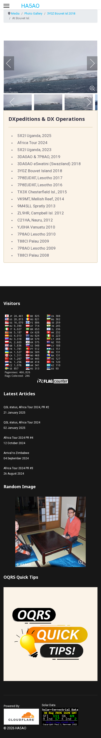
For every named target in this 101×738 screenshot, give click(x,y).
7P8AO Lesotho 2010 (36, 234)
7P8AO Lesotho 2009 (36, 248)
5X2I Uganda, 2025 (34, 135)
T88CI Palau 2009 (33, 241)
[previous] (12, 63)
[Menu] (6, 6)
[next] (89, 63)
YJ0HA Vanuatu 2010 (36, 227)
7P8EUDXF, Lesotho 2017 (39, 177)
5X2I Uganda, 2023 (34, 149)
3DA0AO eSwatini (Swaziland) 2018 (49, 163)
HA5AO (30, 6)
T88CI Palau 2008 (33, 255)
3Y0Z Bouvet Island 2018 (39, 170)
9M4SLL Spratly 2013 (36, 206)
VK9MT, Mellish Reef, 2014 (40, 199)
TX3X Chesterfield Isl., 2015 (42, 192)
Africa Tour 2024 (32, 142)
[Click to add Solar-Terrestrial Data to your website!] (60, 717)
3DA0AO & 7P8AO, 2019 (38, 156)
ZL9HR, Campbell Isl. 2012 (40, 213)
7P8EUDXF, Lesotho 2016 (39, 185)
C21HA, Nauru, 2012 (35, 220)
